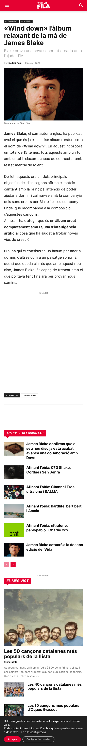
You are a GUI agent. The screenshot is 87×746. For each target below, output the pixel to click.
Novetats (26, 21)
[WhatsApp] (8, 413)
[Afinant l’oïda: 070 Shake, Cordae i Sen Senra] (14, 472)
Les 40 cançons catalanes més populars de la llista (55, 686)
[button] (6, 5)
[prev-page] (6, 564)
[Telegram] (17, 413)
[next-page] (13, 564)
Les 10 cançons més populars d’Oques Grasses (53, 707)
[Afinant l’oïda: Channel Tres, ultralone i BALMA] (14, 492)
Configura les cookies (38, 739)
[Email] (45, 413)
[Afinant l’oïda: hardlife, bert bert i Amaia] (14, 511)
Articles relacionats (25, 433)
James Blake (29, 395)
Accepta (12, 739)
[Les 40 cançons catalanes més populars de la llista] (14, 689)
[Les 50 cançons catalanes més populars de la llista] (43, 617)
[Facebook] (36, 413)
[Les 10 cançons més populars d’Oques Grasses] (14, 711)
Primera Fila (10, 662)
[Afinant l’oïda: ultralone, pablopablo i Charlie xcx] (14, 530)
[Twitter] (27, 413)
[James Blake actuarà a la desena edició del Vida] (14, 550)
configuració (38, 732)
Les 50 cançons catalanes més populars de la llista (40, 653)
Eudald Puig (14, 63)
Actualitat (11, 21)
